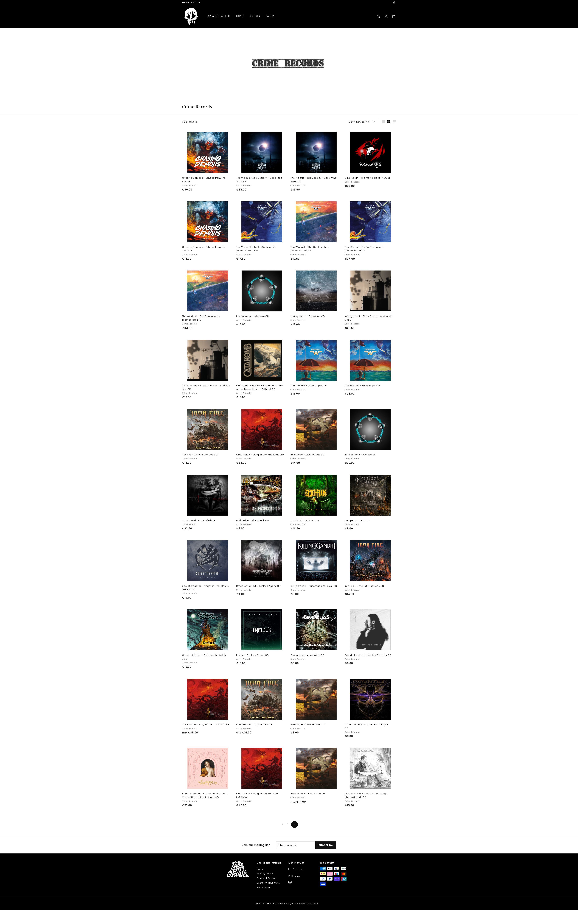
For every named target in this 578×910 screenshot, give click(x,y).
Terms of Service (266, 878)
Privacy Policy (265, 873)
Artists (255, 16)
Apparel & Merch (219, 16)
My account (264, 887)
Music (240, 16)
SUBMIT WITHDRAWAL (268, 882)
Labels (270, 16)
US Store (195, 2)
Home (260, 869)
